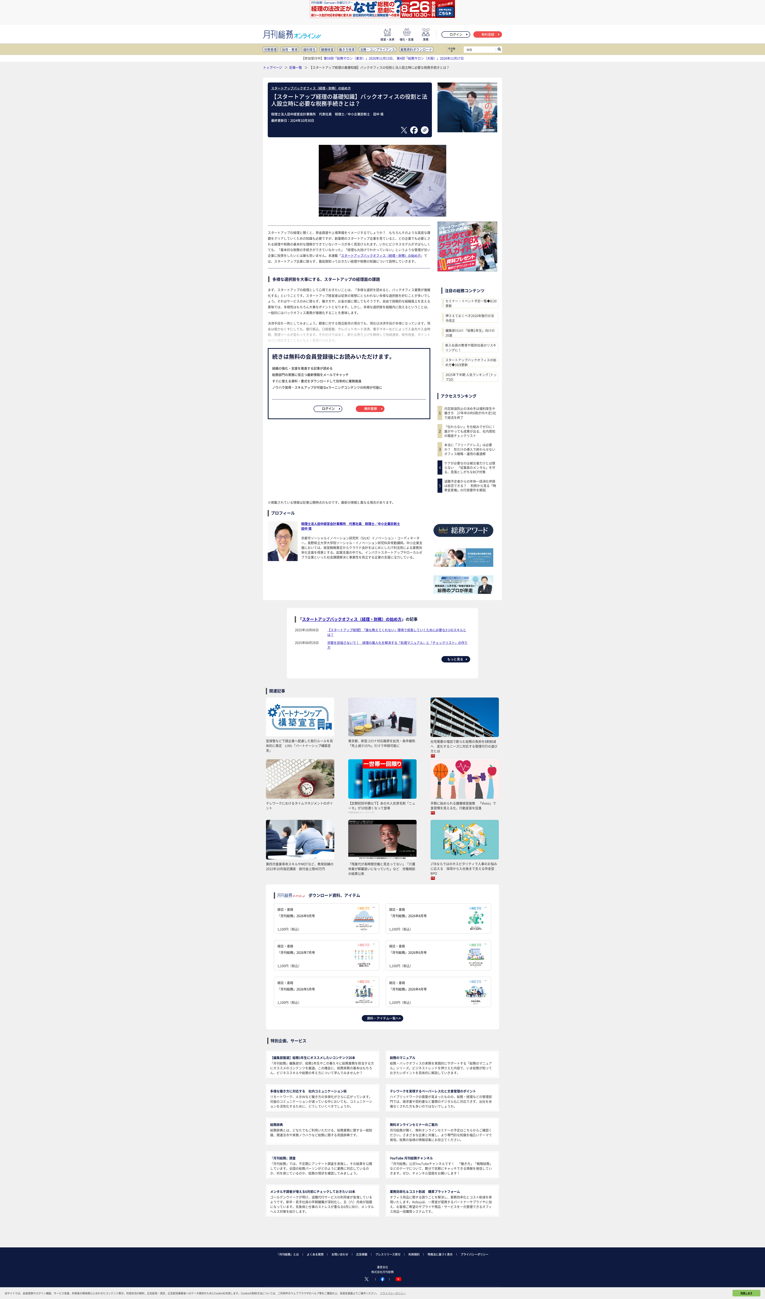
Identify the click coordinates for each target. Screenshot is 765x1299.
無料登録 (488, 34)
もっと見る (455, 659)
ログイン (456, 34)
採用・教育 (290, 49)
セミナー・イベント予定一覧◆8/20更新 (471, 303)
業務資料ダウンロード (416, 49)
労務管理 (270, 49)
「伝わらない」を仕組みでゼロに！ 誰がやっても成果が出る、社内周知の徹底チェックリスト (470, 431)
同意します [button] (746, 1293)
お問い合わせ (340, 1254)
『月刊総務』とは (288, 1254)
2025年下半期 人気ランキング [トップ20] (471, 377)
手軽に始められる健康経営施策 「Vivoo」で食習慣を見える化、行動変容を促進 (463, 805)
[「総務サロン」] (463, 565)
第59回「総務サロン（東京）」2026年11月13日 (358, 58)
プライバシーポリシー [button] (393, 1293)
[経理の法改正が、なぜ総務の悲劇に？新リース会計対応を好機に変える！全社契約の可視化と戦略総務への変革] (382, 16)
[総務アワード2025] (463, 538)
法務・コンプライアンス (377, 49)
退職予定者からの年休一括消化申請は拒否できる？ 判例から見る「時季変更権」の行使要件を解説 (470, 486)
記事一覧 (296, 67)
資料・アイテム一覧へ (383, 1018)
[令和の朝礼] (467, 131)
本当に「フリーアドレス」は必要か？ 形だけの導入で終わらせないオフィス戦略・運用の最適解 (469, 449)
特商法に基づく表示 (440, 1254)
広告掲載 (361, 1254)
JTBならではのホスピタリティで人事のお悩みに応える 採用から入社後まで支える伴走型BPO (464, 868)
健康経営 (327, 49)
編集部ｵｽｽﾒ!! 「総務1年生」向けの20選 (470, 333)
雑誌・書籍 (296, 919)
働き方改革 (347, 49)
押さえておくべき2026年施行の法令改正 (469, 318)
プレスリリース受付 (387, 1254)
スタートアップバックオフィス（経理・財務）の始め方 (311, 88)
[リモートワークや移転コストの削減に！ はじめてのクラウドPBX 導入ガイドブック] (467, 270)
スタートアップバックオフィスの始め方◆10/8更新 (470, 362)
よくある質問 (315, 1254)
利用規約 (414, 1254)
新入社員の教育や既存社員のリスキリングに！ (470, 347)
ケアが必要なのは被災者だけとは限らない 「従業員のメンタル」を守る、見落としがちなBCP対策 (469, 467)
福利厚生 (309, 49)
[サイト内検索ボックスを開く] (499, 49)
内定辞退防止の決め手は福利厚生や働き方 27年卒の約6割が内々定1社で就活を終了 (470, 413)
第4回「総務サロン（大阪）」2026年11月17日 (430, 58)
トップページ (272, 67)
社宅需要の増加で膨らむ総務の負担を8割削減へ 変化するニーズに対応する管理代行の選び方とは (464, 746)
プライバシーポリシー (474, 1254)
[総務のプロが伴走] (463, 592)
